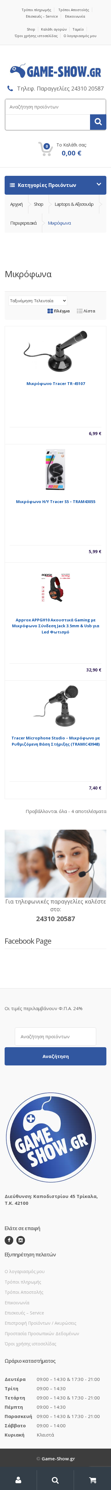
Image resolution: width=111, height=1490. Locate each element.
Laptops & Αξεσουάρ (74, 204)
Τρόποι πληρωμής (36, 9)
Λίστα (89, 311)
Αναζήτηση (56, 1056)
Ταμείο (78, 29)
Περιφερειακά (23, 223)
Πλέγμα (61, 311)
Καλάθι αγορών (54, 29)
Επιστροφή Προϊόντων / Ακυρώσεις (40, 1323)
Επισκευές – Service (42, 16)
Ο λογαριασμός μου (80, 35)
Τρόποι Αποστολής (73, 9)
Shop (31, 29)
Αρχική (16, 204)
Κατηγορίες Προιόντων (46, 185)
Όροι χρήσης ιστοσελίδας (36, 35)
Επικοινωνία (75, 16)
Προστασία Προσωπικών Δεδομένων (42, 1333)
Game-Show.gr (58, 1458)
